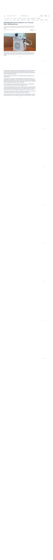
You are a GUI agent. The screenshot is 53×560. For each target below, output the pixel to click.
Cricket (11, 18)
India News (15, 18)
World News (24, 18)
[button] (4, 16)
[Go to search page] (6, 16)
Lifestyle (28, 18)
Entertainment (20, 18)
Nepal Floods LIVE (33, 18)
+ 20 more (38, 18)
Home (5, 18)
